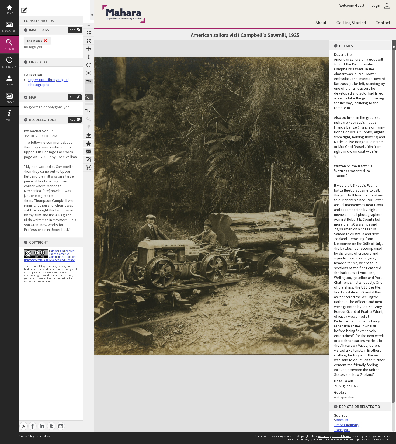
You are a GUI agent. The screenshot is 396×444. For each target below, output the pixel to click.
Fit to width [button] (88, 49)
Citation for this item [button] (88, 168)
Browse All (9, 31)
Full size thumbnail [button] (88, 33)
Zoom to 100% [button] (88, 73)
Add (72, 30)
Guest (359, 5)
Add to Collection (88, 143)
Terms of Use (43, 436)
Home (9, 13)
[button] (89, 97)
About (321, 23)
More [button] (9, 120)
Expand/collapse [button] (394, 45)
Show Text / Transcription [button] (88, 111)
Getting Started (351, 23)
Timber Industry (346, 424)
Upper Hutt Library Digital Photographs (48, 82)
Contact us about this (88, 151)
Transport (342, 429)
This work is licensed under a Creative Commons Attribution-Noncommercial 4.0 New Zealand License (50, 255)
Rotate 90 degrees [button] (88, 65)
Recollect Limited (343, 439)
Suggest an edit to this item (24, 10)
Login (9, 84)
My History (9, 66)
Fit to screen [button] (88, 41)
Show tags (34, 41)
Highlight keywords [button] (88, 127)
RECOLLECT (294, 439)
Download (88, 135)
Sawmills (341, 420)
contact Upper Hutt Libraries (334, 436)
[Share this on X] (23, 423)
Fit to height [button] (88, 57)
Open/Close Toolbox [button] (92, 10)
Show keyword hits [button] (88, 119)
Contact (383, 23)
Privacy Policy (26, 436)
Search (9, 49)
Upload (9, 102)
